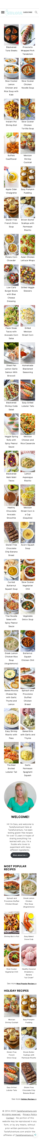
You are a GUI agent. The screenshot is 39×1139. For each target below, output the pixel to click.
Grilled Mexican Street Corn (27, 331)
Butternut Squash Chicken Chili (27, 656)
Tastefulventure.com (25, 1135)
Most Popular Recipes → (26, 984)
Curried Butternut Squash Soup (11, 585)
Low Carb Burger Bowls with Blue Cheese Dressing (11, 294)
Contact (10, 1118)
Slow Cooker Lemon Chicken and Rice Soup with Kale (11, 88)
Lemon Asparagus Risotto (28, 477)
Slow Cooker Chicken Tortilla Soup (28, 125)
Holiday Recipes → (29, 1099)
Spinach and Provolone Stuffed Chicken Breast (28, 697)
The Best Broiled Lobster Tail (11, 768)
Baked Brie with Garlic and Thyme (27, 734)
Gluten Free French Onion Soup (11, 223)
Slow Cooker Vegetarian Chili (28, 585)
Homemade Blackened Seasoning (27, 368)
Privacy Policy (30, 1114)
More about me (19, 855)
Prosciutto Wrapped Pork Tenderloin (28, 50)
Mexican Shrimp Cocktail (28, 158)
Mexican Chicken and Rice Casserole (28, 440)
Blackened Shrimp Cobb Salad (11, 406)
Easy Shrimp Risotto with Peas (11, 734)
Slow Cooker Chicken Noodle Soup (28, 84)
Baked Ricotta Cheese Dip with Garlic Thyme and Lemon (11, 697)
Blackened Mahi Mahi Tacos (11, 477)
